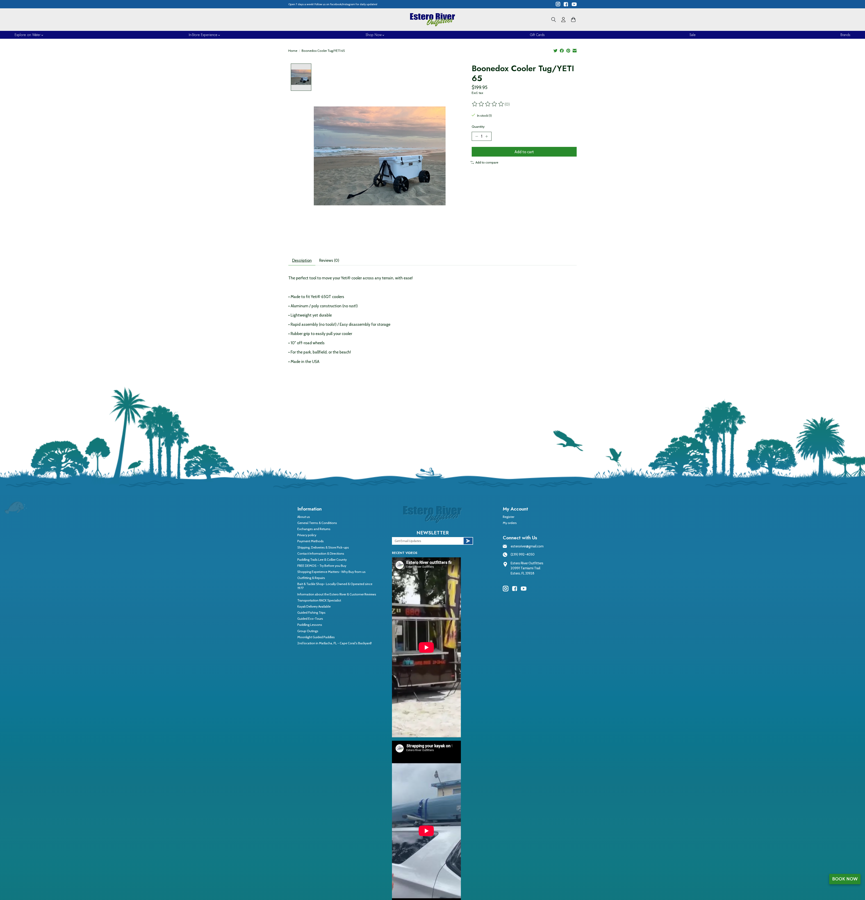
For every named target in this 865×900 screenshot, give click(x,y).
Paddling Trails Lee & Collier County (322, 560)
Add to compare (487, 162)
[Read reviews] (488, 104)
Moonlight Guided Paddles (316, 637)
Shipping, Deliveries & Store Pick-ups (323, 547)
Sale (693, 34)
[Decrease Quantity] (476, 136)
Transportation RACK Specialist (319, 600)
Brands (845, 34)
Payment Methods (310, 541)
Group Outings (307, 631)
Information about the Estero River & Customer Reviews (336, 594)
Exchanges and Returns (313, 529)
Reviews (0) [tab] (329, 260)
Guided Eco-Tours (310, 619)
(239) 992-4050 (523, 554)
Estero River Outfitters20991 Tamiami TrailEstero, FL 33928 (527, 568)
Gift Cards (537, 34)
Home (292, 51)
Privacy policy (306, 535)
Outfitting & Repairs (311, 578)
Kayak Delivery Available (314, 606)
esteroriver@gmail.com (527, 546)
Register (508, 517)
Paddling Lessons (309, 625)
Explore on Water (28, 34)
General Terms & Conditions (317, 523)
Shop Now (374, 34)
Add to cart (524, 151)
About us (303, 517)
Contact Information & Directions (320, 553)
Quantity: (478, 127)
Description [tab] (302, 260)
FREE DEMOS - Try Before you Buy (321, 566)
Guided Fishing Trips (311, 613)
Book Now (845, 879)
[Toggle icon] (553, 20)
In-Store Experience (203, 34)
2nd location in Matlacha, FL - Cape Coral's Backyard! (334, 643)
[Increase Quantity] (486, 136)
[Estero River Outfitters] (432, 19)
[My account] (563, 19)
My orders (510, 523)
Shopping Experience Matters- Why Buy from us (331, 572)
